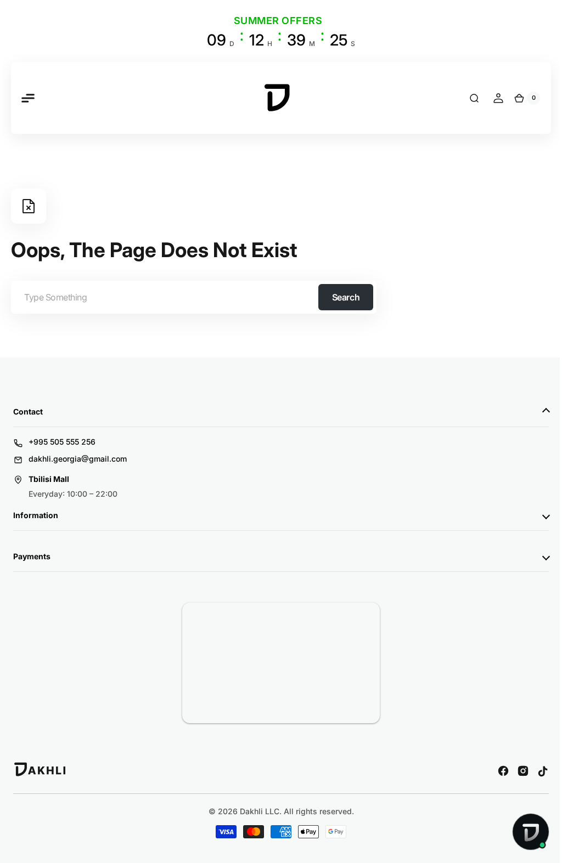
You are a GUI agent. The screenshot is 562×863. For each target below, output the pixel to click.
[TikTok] (535, 771)
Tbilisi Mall (49, 479)
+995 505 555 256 (62, 441)
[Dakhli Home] (40, 774)
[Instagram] (515, 771)
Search (345, 297)
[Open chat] (522, 832)
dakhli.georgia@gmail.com (78, 458)
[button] (27, 98)
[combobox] (193, 297)
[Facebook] (495, 771)
